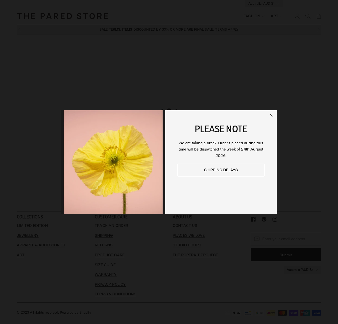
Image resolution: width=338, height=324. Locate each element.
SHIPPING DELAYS (221, 170)
